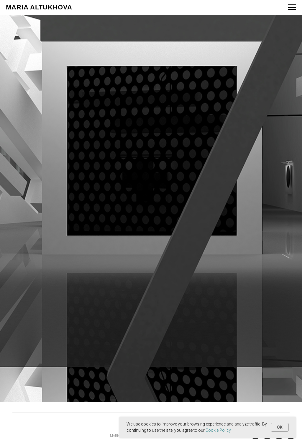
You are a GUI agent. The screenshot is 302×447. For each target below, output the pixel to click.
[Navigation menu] (292, 7)
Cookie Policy (218, 430)
